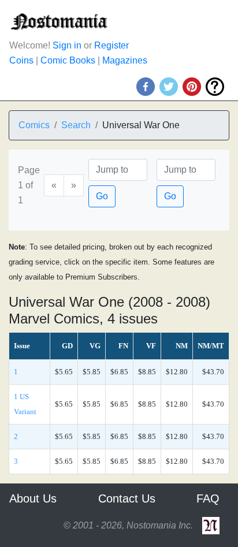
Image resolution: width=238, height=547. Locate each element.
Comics (34, 125)
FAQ (208, 498)
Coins (21, 60)
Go (102, 196)
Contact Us (126, 498)
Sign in (67, 45)
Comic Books (67, 60)
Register (111, 45)
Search (76, 125)
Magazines (124, 60)
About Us (33, 498)
